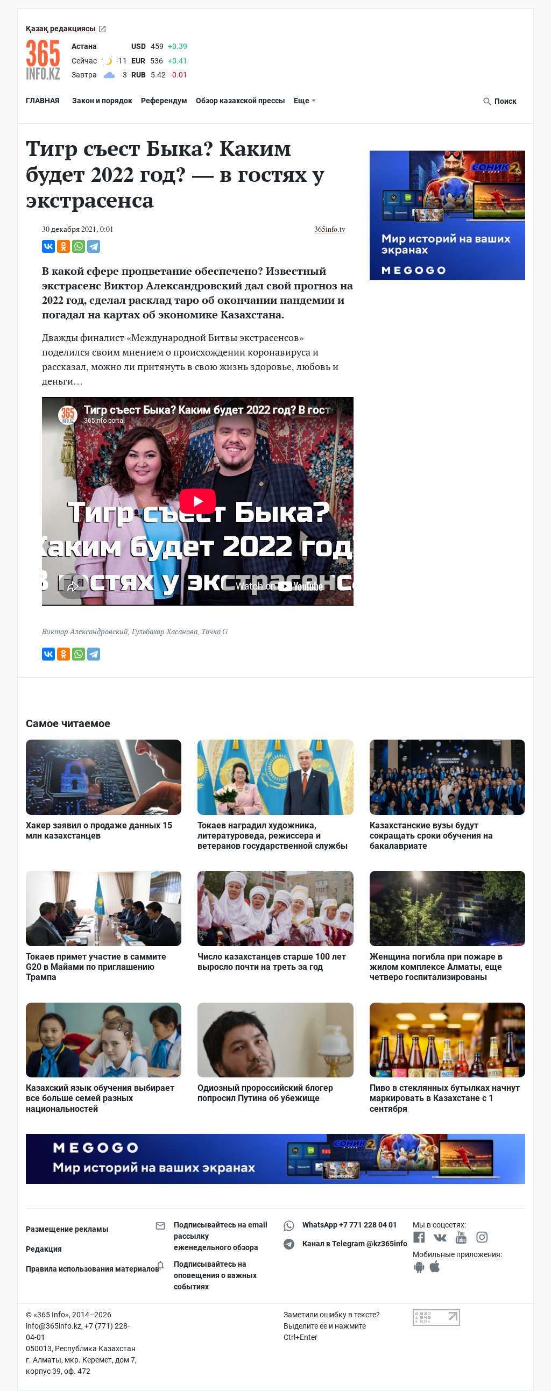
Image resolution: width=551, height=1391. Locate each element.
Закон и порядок (102, 100)
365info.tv (329, 229)
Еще (301, 100)
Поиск (505, 101)
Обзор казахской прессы (240, 100)
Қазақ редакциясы (61, 28)
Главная (42, 100)
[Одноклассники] (63, 246)
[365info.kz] (46, 59)
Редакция (44, 1249)
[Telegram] (93, 246)
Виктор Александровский (85, 631)
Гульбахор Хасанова (164, 631)
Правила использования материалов (82, 1269)
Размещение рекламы (67, 1229)
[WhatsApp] (78, 246)
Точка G (214, 631)
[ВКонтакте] (48, 246)
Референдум (164, 100)
